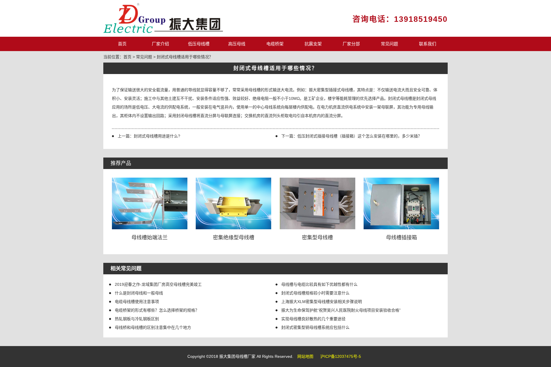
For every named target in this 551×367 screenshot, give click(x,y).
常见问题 (389, 43)
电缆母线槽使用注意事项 (137, 301)
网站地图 (305, 356)
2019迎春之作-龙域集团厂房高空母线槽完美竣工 (158, 284)
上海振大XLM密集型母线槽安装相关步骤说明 (321, 301)
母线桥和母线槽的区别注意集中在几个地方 (153, 327)
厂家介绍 (160, 43)
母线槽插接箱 (401, 237)
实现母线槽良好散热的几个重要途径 (313, 318)
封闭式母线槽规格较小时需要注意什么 (315, 293)
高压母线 (236, 43)
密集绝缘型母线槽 (233, 237)
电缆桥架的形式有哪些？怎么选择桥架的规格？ (157, 310)
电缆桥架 (275, 43)
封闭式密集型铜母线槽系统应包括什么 (315, 327)
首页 (122, 43)
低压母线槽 (198, 43)
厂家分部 (351, 43)
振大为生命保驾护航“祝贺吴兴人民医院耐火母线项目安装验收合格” (341, 310)
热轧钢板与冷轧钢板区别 (137, 318)
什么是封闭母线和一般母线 (139, 293)
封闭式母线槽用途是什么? (157, 136)
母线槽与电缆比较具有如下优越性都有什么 (319, 284)
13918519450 (421, 19)
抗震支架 (313, 43)
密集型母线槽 (317, 237)
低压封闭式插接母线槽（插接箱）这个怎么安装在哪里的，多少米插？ (359, 136)
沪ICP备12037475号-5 (340, 356)
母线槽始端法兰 (149, 237)
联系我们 (427, 43)
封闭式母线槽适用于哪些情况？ (185, 57)
